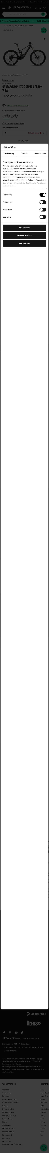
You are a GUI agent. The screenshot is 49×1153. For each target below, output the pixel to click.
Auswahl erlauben (24, 236)
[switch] (42, 202)
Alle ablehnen (24, 243)
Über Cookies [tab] (40, 154)
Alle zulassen (24, 228)
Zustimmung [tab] (9, 154)
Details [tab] (24, 154)
